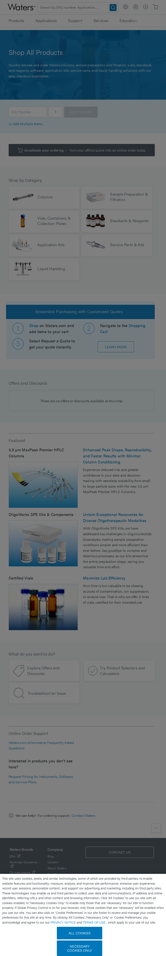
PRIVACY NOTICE (64, 922)
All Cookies (80, 932)
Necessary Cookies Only (79, 948)
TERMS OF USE (94, 922)
